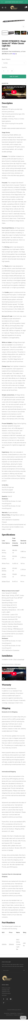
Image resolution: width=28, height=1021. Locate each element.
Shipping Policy (13, 1013)
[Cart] (25, 7)
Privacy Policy (21, 1013)
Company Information (18, 1014)
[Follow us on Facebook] (3, 999)
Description (5, 83)
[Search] (5, 7)
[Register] (24, 970)
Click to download (18, 659)
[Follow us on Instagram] (7, 999)
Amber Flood (6, 581)
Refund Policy (7, 1013)
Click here (17, 664)
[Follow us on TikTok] (3, 1002)
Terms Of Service (9, 1014)
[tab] (14, 527)
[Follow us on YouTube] (10, 999)
